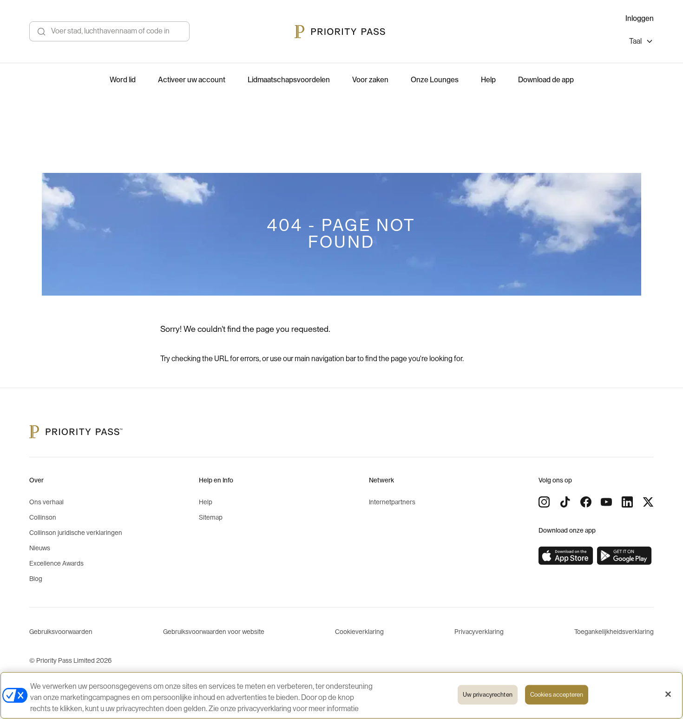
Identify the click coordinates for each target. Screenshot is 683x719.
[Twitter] (648, 502)
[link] (566, 556)
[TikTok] (565, 502)
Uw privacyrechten (487, 695)
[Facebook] (585, 502)
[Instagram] (544, 502)
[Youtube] (606, 502)
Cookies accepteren (556, 695)
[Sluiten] (668, 694)
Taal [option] (635, 41)
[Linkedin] (627, 502)
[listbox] (641, 42)
